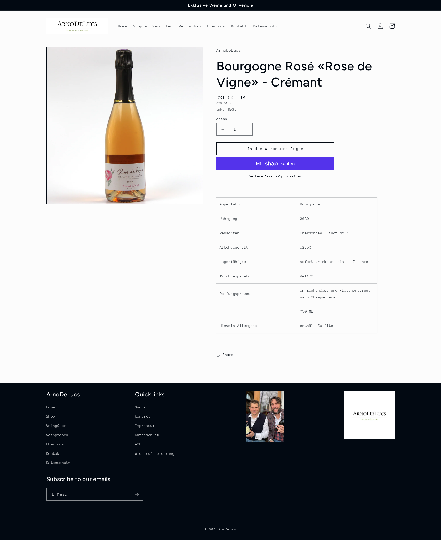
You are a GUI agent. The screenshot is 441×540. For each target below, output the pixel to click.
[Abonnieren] (136, 494)
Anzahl (222, 119)
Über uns (55, 444)
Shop (50, 416)
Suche (140, 407)
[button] (139, 26)
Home (50, 407)
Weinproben (57, 435)
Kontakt (54, 453)
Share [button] (228, 355)
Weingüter (56, 426)
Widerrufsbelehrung (155, 453)
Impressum (145, 426)
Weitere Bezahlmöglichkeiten (275, 176)
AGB (138, 444)
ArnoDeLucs (227, 529)
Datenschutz (58, 463)
